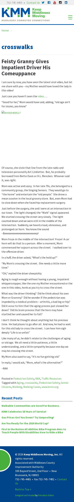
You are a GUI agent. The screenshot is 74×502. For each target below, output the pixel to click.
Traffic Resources (51, 378)
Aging (20, 382)
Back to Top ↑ (23, 489)
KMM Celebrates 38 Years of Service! (24, 411)
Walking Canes (31, 387)
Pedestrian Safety (23, 378)
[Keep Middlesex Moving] (26, 14)
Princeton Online (46, 495)
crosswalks (31, 382)
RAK (37, 378)
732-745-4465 (14, 2)
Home (5, 30)
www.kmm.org (50, 387)
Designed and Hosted (25, 495)
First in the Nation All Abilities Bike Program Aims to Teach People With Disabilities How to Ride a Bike (34, 430)
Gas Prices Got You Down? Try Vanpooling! (28, 417)
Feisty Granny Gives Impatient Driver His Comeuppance (26, 67)
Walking (17, 387)
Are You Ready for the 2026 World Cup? (25, 423)
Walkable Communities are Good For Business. (31, 405)
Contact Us (33, 2)
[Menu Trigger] (70, 17)
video (40, 96)
